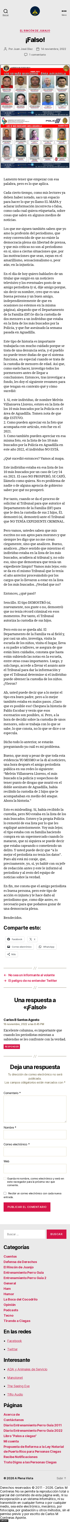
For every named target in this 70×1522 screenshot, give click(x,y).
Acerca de (12, 1414)
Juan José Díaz (22, 49)
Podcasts (11, 1310)
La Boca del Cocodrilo (20, 1299)
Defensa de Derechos (20, 1262)
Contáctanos (14, 1420)
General (10, 1283)
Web (6, 1161)
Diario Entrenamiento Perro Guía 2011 (33, 1425)
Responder (12, 1046)
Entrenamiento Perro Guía (24, 1272)
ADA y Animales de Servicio (27, 1369)
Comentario (12, 1093)
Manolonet (15, 1378)
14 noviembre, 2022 (53, 49)
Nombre (10, 1127)
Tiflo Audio (15, 1394)
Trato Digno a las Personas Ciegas (30, 1462)
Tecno (8, 1315)
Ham (7, 1289)
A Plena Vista (24, 1478)
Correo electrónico (17, 1144)
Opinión (10, 1305)
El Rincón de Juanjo (35, 30)
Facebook (14, 1341)
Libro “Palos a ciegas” (20, 1436)
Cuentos (10, 1256)
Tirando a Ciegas (17, 1321)
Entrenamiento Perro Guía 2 (25, 1278)
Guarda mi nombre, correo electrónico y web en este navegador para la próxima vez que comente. (35, 1182)
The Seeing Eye (18, 1386)
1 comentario (37, 54)
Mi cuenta (11, 1441)
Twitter (12, 1349)
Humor (9, 1294)
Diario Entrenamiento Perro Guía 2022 (33, 1430)
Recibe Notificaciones (20, 1457)
